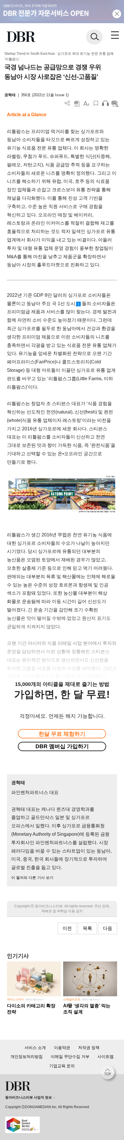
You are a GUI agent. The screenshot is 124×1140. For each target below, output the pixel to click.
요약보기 (115, 103)
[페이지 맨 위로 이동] (109, 1074)
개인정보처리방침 (26, 1056)
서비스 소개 (35, 1047)
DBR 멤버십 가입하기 (62, 746)
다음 (107, 928)
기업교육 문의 (62, 1065)
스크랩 (96, 103)
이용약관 (62, 1047)
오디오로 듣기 (105, 103)
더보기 (67, 103)
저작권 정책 (88, 1047)
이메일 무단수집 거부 (70, 1056)
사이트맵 (105, 1056)
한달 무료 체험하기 (62, 734)
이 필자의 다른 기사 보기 (32, 877)
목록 (87, 928)
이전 (67, 928)
